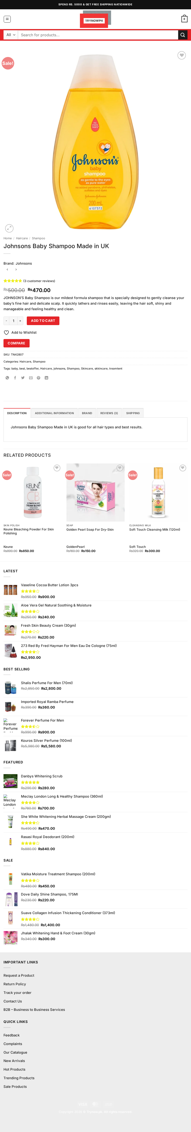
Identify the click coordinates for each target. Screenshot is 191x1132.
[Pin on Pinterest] (38, 378)
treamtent (115, 368)
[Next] (187, 512)
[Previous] (3, 512)
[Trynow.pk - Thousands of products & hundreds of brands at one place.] (95, 19)
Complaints (12, 1044)
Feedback (11, 1035)
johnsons (59, 368)
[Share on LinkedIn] (46, 378)
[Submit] (183, 34)
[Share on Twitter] (23, 378)
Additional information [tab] (54, 413)
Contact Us (12, 1001)
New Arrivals (14, 1061)
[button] (7, 19)
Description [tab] (17, 413)
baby (14, 368)
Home (7, 238)
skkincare (101, 368)
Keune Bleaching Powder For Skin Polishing (28, 531)
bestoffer (33, 368)
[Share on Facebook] (15, 378)
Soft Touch (137, 547)
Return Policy (14, 984)
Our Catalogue (15, 1052)
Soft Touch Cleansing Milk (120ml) (154, 529)
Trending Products (18, 1078)
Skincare (87, 368)
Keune (8, 547)
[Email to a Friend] (30, 378)
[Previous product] (16, 269)
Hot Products (14, 1069)
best (22, 368)
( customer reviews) (39, 281)
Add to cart (43, 321)
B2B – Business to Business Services (34, 1010)
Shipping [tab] (133, 413)
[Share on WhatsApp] (7, 378)
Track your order (17, 993)
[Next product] (7, 269)
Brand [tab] (87, 413)
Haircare (22, 238)
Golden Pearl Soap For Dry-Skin (90, 529)
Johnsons (24, 263)
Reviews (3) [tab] (109, 413)
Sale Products (15, 1087)
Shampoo (38, 238)
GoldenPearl (75, 547)
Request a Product (18, 975)
